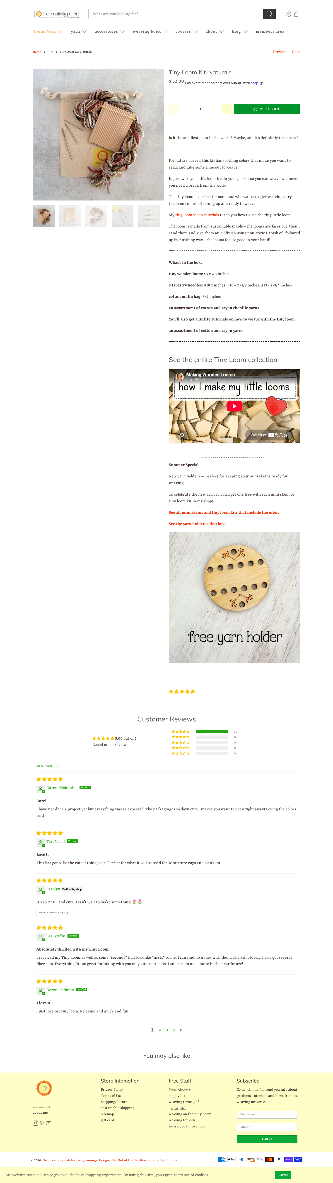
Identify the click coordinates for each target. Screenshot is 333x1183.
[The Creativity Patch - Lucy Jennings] (56, 14)
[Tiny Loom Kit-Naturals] (98, 134)
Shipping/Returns (115, 1102)
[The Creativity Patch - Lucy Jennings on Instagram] (35, 1125)
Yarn (75, 31)
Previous (280, 52)
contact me (42, 1107)
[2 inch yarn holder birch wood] (234, 662)
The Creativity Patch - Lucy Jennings (69, 1160)
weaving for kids (182, 1120)
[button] (182, 692)
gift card (107, 1120)
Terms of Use (111, 1096)
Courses (183, 31)
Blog (236, 31)
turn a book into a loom (187, 1126)
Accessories (106, 31)
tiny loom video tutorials (197, 215)
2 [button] (160, 1030)
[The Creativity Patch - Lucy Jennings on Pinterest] (42, 1125)
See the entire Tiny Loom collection (223, 359)
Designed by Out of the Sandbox (123, 1160)
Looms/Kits (45, 31)
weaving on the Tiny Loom (190, 1114)
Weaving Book (147, 31)
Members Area (270, 31)
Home (37, 52)
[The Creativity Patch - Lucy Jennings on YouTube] (48, 1125)
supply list (177, 1096)
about (211, 31)
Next (296, 52)
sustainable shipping (117, 1108)
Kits (50, 52)
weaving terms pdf (184, 1102)
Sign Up (267, 1139)
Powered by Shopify (162, 1160)
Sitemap (107, 1114)
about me (40, 1113)
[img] (49, 779)
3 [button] (167, 1030)
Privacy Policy (112, 1090)
